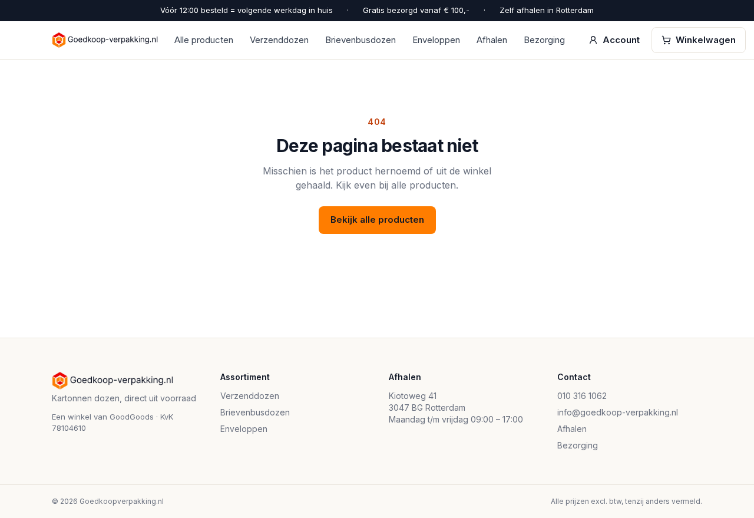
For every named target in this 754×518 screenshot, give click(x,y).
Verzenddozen (279, 39)
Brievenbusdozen (360, 39)
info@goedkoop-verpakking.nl (617, 412)
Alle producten (203, 39)
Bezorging (544, 39)
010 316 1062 (582, 396)
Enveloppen (436, 39)
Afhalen (492, 39)
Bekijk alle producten (377, 219)
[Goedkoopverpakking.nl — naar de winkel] (105, 40)
